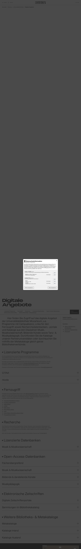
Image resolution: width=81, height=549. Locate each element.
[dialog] (40, 274)
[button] (53, 272)
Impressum (28, 262)
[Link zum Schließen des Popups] (56, 260)
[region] (40, 277)
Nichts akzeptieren (29, 287)
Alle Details (48, 274)
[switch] (54, 272)
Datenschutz (32, 262)
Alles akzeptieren (52, 287)
